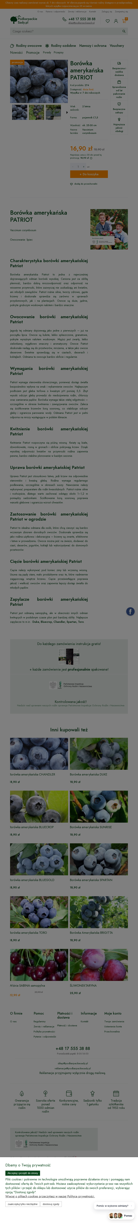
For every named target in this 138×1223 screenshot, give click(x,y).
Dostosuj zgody (51, 1204)
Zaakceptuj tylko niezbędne (23, 1204)
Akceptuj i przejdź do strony (23, 1173)
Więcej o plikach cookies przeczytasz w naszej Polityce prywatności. (50, 1196)
